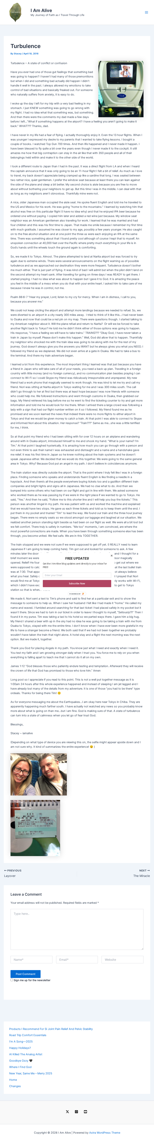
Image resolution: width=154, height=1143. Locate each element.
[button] (77, 558)
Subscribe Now (77, 583)
